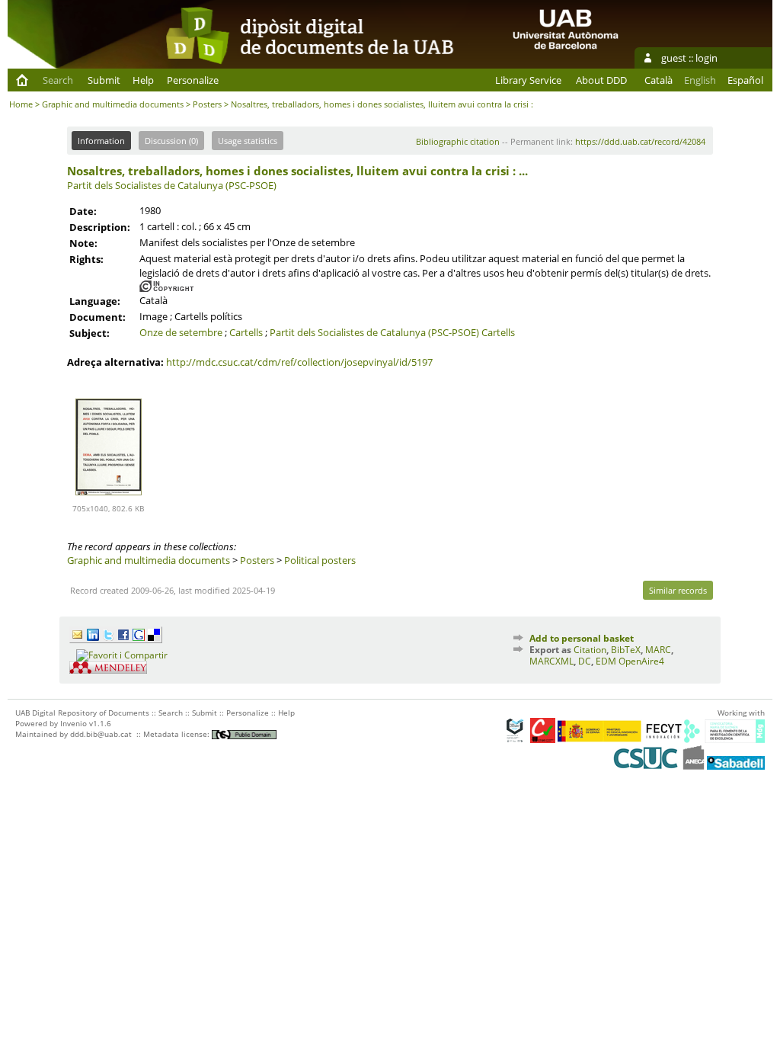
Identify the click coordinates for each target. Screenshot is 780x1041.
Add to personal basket (581, 638)
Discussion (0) (171, 140)
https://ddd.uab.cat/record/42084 (640, 141)
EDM (606, 661)
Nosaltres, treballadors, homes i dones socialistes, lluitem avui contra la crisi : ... (297, 170)
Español (745, 80)
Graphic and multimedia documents (113, 104)
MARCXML (551, 661)
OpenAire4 (641, 661)
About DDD (601, 80)
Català (658, 80)
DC (584, 661)
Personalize (193, 80)
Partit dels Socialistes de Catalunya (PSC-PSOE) (172, 185)
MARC (658, 649)
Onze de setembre (180, 332)
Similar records (678, 590)
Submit (104, 80)
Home (21, 104)
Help (143, 80)
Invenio (73, 723)
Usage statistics (247, 140)
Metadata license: (177, 734)
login (706, 58)
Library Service (528, 80)
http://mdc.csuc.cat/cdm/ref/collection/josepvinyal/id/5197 (299, 362)
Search (58, 80)
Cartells (246, 332)
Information (101, 140)
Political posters (320, 560)
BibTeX (626, 649)
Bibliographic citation (458, 141)
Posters (207, 104)
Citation (590, 649)
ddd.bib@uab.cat (101, 734)
